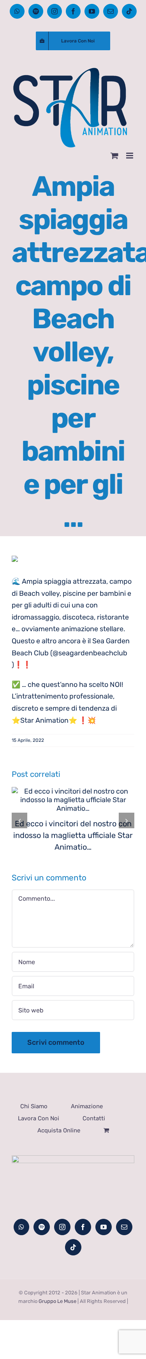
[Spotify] (41, 1227)
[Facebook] (83, 1227)
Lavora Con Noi (38, 1118)
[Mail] (124, 1227)
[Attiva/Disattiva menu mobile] (130, 155)
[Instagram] (62, 1227)
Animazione (87, 1106)
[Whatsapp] (21, 1227)
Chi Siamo (33, 1106)
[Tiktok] (73, 1247)
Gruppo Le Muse (57, 1301)
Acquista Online (58, 1130)
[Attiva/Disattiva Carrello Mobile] (114, 155)
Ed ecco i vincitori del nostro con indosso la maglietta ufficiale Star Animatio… (73, 835)
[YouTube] (103, 1227)
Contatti (94, 1118)
